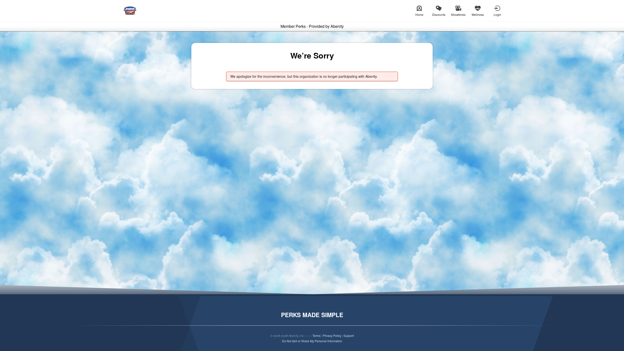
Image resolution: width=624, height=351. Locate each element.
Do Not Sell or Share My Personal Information (312, 341)
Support (348, 335)
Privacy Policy (332, 335)
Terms (316, 335)
